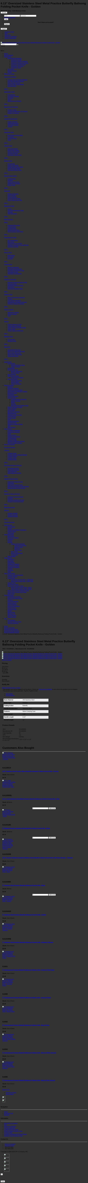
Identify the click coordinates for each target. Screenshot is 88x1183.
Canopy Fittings (12, 576)
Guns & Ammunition (14, 606)
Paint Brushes (12, 416)
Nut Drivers (11, 287)
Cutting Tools (8, 146)
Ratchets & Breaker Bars (15, 288)
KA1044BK (6, 882)
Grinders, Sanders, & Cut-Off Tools (18, 245)
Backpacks (11, 559)
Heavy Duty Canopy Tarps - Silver (21, 587)
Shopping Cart (8, 1113)
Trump (9, 72)
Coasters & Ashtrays (14, 430)
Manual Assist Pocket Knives (16, 488)
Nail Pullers (11, 255)
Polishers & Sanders (14, 183)
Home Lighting (12, 408)
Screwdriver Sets (13, 272)
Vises (9, 140)
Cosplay (6, 450)
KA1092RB (6, 854)
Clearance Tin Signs (17, 66)
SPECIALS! (7, 56)
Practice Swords (13, 515)
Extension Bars (12, 284)
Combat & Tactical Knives (15, 497)
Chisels (10, 299)
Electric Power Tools (10, 176)
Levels (10, 209)
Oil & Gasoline (12, 615)
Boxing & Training (13, 537)
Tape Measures (12, 213)
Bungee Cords (12, 110)
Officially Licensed (13, 376)
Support (3, 28)
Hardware (7, 191)
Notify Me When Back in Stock (11, 688)
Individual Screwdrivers (15, 269)
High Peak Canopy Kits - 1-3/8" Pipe (22, 579)
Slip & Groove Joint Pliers (15, 231)
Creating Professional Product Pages (15, 1134)
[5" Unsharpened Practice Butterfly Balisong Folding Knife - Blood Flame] (8, 1011)
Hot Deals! (11, 69)
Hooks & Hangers (13, 194)
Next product (10, 1094)
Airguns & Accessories (18, 544)
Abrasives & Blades (10, 77)
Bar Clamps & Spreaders (15, 135)
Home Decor (8, 429)
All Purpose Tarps (13, 584)
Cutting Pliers (12, 227)
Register (7, 24)
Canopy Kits (11, 578)
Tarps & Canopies (9, 573)
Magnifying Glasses (14, 412)
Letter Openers (12, 471)
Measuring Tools (9, 206)
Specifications (10, 695)
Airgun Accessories (20, 545)
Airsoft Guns (8, 362)
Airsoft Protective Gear (18, 365)
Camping (10, 539)
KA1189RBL (7, 795)
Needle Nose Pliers (14, 230)
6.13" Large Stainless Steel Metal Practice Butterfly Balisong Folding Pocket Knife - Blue (31, 799)
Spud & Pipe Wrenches (15, 354)
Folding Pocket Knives (11, 479)
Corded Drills (12, 179)
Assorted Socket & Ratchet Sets (17, 282)
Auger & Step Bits (13, 165)
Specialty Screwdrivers (15, 273)
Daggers (10, 498)
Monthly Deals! (12, 71)
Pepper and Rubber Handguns (17, 530)
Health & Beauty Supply (15, 407)
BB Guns (17, 548)
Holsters (10, 569)
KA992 (5, 1022)
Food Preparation (13, 396)
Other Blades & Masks (14, 473)
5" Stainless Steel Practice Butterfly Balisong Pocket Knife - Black (23, 885)
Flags (9, 433)
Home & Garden (9, 385)
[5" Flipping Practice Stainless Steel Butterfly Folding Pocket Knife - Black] (8, 816)
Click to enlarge (7, 660)
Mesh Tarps (11, 593)
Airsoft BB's (11, 368)
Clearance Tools (16, 67)
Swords (6, 510)
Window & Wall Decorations (16, 441)
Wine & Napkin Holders (15, 443)
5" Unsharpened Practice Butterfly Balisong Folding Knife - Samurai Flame (26, 997)
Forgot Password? (9, 17)
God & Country (12, 603)
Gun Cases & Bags (13, 565)
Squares (10, 212)
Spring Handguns (16, 380)
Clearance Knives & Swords (19, 63)
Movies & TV (11, 614)
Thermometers (12, 438)
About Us (7, 35)
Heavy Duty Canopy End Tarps (17, 592)
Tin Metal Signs (9, 595)
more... (6, 89)
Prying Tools (8, 252)
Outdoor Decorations (14, 436)
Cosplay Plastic (12, 456)
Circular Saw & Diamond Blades (17, 79)
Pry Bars (10, 258)
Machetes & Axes (9, 507)
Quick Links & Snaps (14, 198)
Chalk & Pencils (12, 122)
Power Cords (12, 418)
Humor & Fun (12, 607)
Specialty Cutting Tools (15, 155)
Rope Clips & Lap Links (15, 200)
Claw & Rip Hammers (14, 300)
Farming (10, 600)
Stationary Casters (13, 312)
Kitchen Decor (12, 435)
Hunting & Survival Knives (16, 501)
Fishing (10, 541)
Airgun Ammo (18, 547)
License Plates (12, 609)
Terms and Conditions (45, 689)
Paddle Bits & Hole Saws (15, 167)
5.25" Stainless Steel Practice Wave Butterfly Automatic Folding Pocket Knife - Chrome (30, 771)
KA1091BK (6, 825)
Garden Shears (15, 401)
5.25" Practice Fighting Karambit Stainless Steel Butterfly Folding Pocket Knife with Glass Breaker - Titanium (37, 857)
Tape (9, 426)
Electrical (10, 98)
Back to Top (6, 1089)
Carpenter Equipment (10, 119)
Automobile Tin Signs (14, 597)
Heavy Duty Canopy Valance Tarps (18, 590)
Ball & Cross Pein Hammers (16, 297)
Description (9, 694)
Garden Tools (12, 398)
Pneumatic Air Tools (10, 237)
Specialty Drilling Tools (15, 170)
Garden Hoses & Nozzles (18, 399)
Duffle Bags (11, 562)
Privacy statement (9, 1128)
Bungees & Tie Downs (11, 107)
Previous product (11, 1092)
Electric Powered (13, 369)
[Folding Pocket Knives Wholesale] (8, 871)
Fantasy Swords (12, 513)
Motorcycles (11, 612)
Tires (9, 315)
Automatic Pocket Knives (15, 482)
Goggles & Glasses (13, 564)
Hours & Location (9, 1144)
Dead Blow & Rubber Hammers (17, 302)
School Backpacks (13, 421)
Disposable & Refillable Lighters (17, 391)
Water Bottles (12, 556)
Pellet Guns (18, 550)
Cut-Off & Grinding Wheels (16, 81)
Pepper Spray (12, 531)
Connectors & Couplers (15, 243)
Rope (9, 419)
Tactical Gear (8, 558)
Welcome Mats (12, 440)
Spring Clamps (12, 138)
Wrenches (7, 347)
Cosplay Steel (12, 458)
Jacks (9, 99)
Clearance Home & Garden (19, 61)
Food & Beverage (13, 601)
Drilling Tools (8, 161)
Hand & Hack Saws (14, 152)
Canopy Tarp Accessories (15, 575)
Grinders (10, 180)
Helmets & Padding (13, 567)
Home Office (11, 410)
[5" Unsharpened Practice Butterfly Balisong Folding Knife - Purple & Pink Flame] (8, 958)
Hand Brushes (12, 86)
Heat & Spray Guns (13, 182)
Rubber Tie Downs (13, 113)
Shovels (13, 404)
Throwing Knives (9, 522)
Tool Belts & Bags (13, 125)
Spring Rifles (15, 382)
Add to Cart (52, 808)
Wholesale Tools (9, 74)
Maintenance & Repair (14, 101)
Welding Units (12, 341)
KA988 (5, 994)
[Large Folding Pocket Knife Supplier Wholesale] (8, 930)
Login (6, 19)
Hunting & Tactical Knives (12, 494)
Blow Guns (11, 242)
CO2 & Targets (15, 366)
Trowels (10, 126)
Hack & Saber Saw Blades (16, 84)
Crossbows (14, 555)
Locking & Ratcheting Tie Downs (18, 111)
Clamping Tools (9, 132)
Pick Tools (11, 257)
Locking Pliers (12, 228)
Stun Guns (11, 533)
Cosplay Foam (12, 453)
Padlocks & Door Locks (15, 415)
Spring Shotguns (16, 384)
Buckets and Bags (13, 388)
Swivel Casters (12, 314)
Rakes (13, 402)
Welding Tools (8, 336)
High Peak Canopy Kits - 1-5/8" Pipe (22, 581)
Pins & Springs (12, 197)
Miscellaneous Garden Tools (19, 405)
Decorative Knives (13, 468)
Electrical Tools (12, 393)
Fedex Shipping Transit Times (13, 1131)
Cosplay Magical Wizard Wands (17, 455)
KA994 (5, 1049)
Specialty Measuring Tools (16, 210)
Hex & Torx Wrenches (14, 353)
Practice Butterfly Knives (11, 632)
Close (2, 1181)
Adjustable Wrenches (14, 350)
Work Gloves (11, 427)
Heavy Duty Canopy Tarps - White (21, 589)
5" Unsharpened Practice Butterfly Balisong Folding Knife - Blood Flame (25, 1025)
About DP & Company (11, 1123)
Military (10, 611)
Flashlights (11, 394)
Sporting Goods (9, 534)
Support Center (9, 32)
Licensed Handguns (17, 377)
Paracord (10, 570)
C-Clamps (11, 137)
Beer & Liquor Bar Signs (15, 598)
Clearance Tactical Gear (18, 64)
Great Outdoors (12, 604)
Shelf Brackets (12, 422)
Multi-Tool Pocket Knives (15, 485)
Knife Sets (11, 483)
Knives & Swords (9, 444)
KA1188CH (6, 768)
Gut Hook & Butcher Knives (16, 500)
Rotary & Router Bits (14, 168)
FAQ (6, 33)
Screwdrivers (8, 264)
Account (4, 12)
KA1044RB (6, 939)
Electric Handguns (16, 371)
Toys (5, 618)
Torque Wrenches (13, 356)
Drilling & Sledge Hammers (16, 303)
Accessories (11, 95)
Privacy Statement (10, 38)
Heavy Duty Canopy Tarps (16, 586)
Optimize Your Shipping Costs (13, 1135)
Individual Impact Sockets (15, 285)
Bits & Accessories (13, 267)
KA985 (5, 1077)
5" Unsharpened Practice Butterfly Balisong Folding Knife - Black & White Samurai (29, 1052)
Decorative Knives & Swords (13, 465)
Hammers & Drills (13, 246)
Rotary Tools (11, 185)
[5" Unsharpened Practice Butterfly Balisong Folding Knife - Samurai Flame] (8, 985)
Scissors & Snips (13, 153)
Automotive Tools (9, 92)
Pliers (6, 222)
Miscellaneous (8, 219)
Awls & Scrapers (13, 148)
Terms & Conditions (10, 36)
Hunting (10, 542)
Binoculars (11, 536)
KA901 (5, 966)
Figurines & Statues (14, 432)
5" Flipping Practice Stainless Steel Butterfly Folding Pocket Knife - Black (26, 828)
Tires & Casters (8, 309)
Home (6, 53)
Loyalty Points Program (11, 1129)
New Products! (8, 55)
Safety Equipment (13, 123)
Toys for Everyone (13, 623)
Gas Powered (12, 374)
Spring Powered (12, 379)
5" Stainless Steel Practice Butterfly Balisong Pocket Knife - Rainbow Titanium (27, 942)
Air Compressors (13, 240)
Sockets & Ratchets (10, 279)
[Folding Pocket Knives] (8, 901)
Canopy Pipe (12, 583)
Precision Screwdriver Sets (16, 270)
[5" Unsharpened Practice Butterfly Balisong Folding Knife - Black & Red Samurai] (8, 1068)
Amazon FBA (8, 1132)
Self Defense (8, 525)
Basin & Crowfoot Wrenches (16, 351)
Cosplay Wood (12, 459)
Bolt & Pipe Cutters (13, 150)
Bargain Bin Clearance (14, 58)
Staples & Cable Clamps (15, 424)
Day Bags (11, 561)
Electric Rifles (15, 373)
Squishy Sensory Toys (14, 621)
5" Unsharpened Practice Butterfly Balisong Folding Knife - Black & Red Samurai (28, 1080)
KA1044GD (6, 911)
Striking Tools (8, 294)
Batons (10, 528)
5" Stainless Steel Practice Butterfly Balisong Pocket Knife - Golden (24, 914)
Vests (9, 572)
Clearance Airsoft (16, 60)
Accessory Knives (9, 447)
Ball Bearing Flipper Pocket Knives (18, 486)
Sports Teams (12, 617)
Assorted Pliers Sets (14, 225)
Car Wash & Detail (13, 96)
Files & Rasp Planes (14, 83)
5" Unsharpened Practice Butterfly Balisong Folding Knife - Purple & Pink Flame (28, 970)
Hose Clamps (12, 195)
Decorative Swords (13, 470)
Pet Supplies (11, 620)
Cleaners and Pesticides (15, 390)
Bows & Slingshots (17, 553)
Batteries (10, 387)
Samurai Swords (13, 516)
